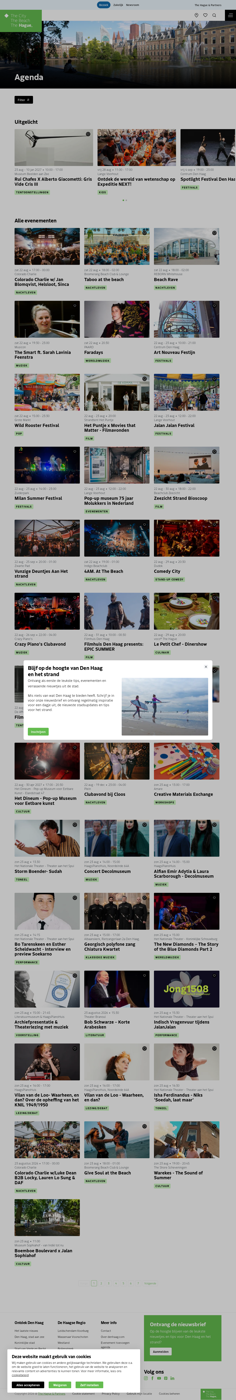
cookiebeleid (20, 1375)
